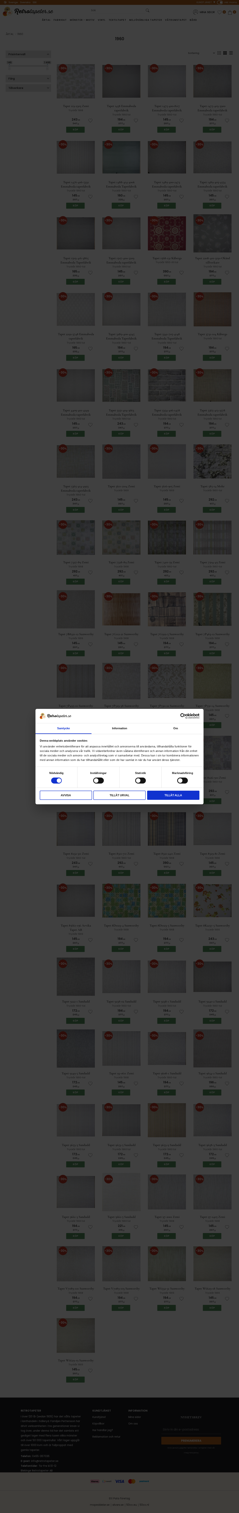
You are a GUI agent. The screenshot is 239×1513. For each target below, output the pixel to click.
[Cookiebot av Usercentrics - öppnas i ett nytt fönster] (183, 716)
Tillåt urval (119, 795)
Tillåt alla (173, 795)
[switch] (98, 781)
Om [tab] (175, 728)
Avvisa (66, 795)
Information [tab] (119, 728)
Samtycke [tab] (63, 728)
